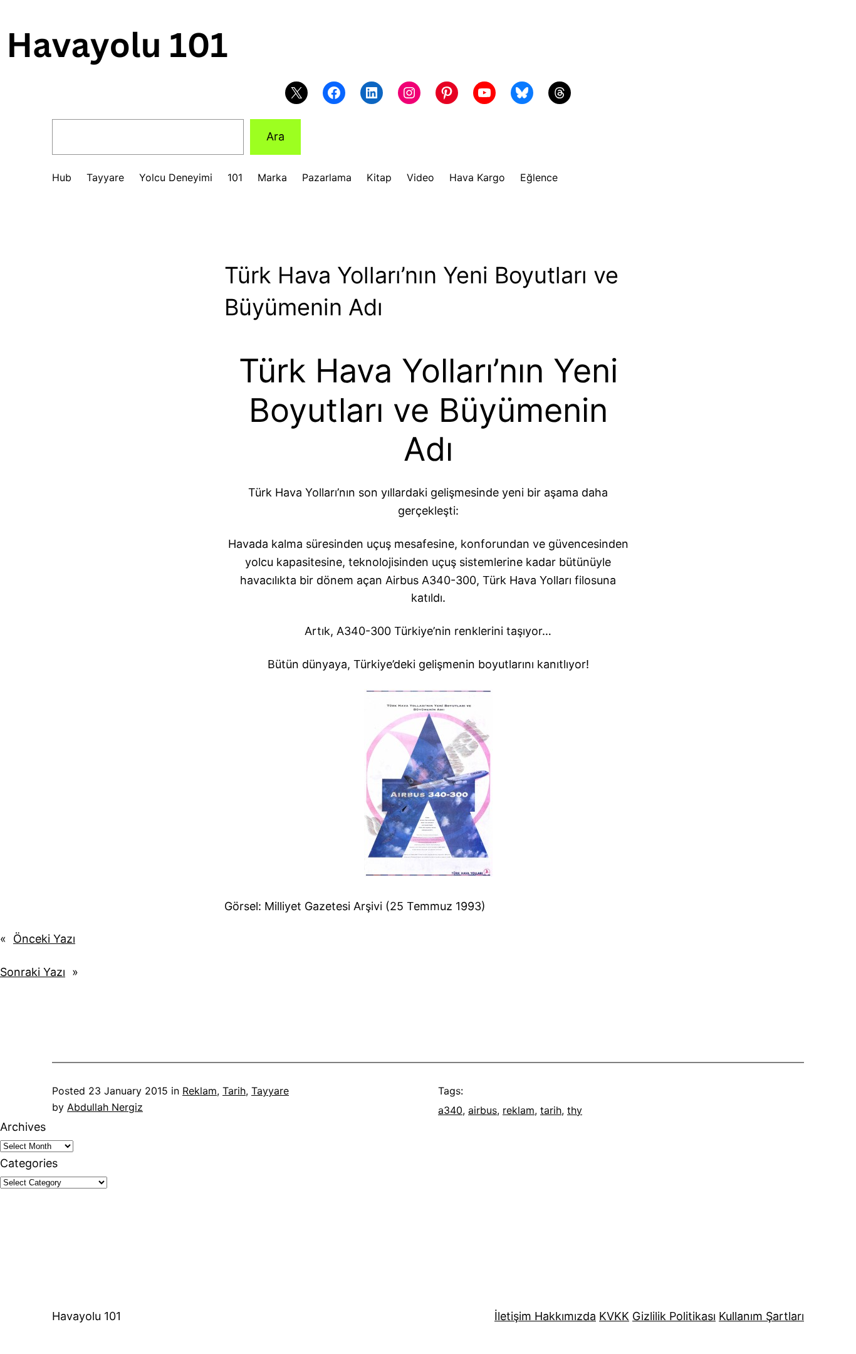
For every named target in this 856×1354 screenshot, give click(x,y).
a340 (450, 1110)
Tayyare (270, 1090)
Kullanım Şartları (761, 1316)
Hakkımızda (563, 1316)
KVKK (614, 1316)
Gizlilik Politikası (674, 1316)
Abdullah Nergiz (105, 1107)
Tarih (234, 1090)
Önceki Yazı (44, 938)
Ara (275, 136)
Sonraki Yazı (32, 972)
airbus (482, 1110)
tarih (550, 1110)
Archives (23, 1126)
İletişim (512, 1316)
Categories (29, 1163)
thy (574, 1110)
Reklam (199, 1090)
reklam (519, 1110)
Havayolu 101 (86, 1316)
